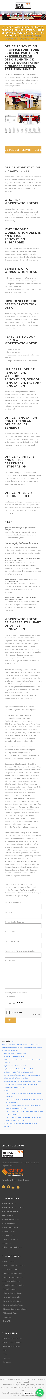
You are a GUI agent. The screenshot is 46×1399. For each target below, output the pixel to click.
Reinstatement (28, 755)
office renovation (33, 690)
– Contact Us (6, 1362)
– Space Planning (8, 1223)
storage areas (15, 83)
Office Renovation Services (30, 813)
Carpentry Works (16, 755)
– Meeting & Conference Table (12, 1277)
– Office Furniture (8, 1261)
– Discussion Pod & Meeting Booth (14, 1309)
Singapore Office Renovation (15, 818)
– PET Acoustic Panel (9, 1313)
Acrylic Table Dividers (27, 738)
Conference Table (28, 724)
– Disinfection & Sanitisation (12, 1247)
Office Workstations (18, 718)
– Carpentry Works (8, 1235)
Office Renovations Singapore (23, 810)
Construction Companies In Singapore (22, 787)
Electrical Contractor (12, 870)
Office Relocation (27, 758)
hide (13, 1041)
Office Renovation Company (28, 781)
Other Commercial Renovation (25, 767)
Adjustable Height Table (13, 732)
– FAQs (4, 1354)
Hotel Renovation (20, 798)
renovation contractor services (15, 861)
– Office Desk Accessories (11, 1297)
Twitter (22, 884)
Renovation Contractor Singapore (25, 827)
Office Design (29, 815)
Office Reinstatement (12, 836)
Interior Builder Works (22, 750)
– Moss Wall (6, 1317)
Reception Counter (11, 738)
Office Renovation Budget (14, 815)
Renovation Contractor (17, 707)
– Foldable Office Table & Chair (13, 1285)
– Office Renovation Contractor (13, 1207)
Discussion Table (15, 724)
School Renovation (20, 795)
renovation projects (15, 864)
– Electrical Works (8, 1231)
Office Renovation (21, 46)
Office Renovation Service (14, 784)
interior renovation (25, 672)
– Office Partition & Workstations (13, 1265)
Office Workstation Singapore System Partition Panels (22, 66)
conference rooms (31, 80)
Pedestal (14, 727)
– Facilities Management (11, 1211)
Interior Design (17, 753)
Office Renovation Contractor (24, 801)
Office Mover (22, 893)
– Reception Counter (9, 1289)
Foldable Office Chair (28, 735)
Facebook (16, 884)
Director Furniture (18, 721)
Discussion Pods (10, 741)
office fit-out (15, 675)
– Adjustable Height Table (11, 1281)
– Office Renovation (9, 1203)
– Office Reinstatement (10, 1239)
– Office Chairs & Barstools (11, 1301)
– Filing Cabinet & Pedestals (12, 1293)
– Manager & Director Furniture (13, 1273)
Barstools (13, 730)
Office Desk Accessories (26, 727)
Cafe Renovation (19, 790)
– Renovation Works (9, 1215)
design (33, 838)
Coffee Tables (32, 730)
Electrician (25, 867)
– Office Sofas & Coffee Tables (12, 1305)
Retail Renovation (20, 793)
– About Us (6, 1358)
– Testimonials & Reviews (11, 1346)
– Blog (4, 1350)
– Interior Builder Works (10, 1219)
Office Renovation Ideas (19, 773)
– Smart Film (6, 1321)
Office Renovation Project (23, 778)
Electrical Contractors (12, 867)
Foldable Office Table (12, 735)
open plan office (14, 86)
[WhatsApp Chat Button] (40, 1393)
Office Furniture (24, 49)
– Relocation (6, 1243)
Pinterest (29, 884)
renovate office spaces (27, 687)
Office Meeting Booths (25, 741)
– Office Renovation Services (12, 1338)
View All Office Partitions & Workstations (23, 150)
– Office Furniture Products (11, 1342)
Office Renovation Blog (23, 764)
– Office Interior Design (10, 1227)
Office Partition (23, 53)
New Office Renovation (27, 804)
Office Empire (10, 74)
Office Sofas (21, 730)
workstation (33, 74)
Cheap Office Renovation (20, 775)
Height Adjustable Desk (31, 732)
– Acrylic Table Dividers (10, 1269)
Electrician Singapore (28, 710)
